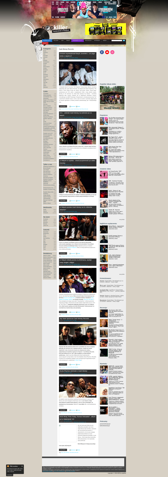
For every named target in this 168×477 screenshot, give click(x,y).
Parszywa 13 (46, 124)
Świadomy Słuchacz (48, 144)
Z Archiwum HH (47, 157)
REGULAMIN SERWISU (47, 471)
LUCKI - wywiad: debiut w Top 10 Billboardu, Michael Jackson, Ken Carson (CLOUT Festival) (116, 378)
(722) (55, 271)
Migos (80, 314)
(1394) (54, 265)
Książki (45, 63)
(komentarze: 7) (83, 373)
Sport (44, 77)
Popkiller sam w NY (48, 133)
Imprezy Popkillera (47, 174)
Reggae (45, 244)
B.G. (62, 156)
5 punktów (45, 93)
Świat (44, 81)
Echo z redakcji (47, 105)
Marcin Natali (46, 263)
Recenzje (45, 76)
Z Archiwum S (46, 160)
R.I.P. (44, 73)
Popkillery (45, 193)
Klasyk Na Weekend (48, 113)
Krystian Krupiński (47, 262)
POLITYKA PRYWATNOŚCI (59, 471)
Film (44, 54)
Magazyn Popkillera (48, 117)
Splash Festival (47, 196)
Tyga (80, 360)
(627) (55, 274)
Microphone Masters (48, 177)
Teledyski (45, 212)
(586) (55, 277)
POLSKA (56, 40)
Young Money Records (79, 203)
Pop (44, 241)
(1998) (54, 261)
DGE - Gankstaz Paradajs (115, 181)
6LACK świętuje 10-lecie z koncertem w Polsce (116, 236)
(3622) (54, 257)
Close (22, 466)
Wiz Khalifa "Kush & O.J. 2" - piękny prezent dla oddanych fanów (116, 331)
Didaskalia (45, 98)
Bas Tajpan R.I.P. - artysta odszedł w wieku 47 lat (115, 137)
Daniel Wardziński (47, 260)
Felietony (45, 52)
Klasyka (45, 60)
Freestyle (45, 55)
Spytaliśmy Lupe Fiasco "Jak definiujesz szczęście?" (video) (116, 389)
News (44, 65)
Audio (44, 209)
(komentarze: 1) (85, 58)
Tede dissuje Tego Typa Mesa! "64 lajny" (115, 147)
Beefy (44, 51)
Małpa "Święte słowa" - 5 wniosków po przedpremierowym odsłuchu (115, 321)
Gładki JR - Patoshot (114, 210)
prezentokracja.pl (105, 423)
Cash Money (76, 108)
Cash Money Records (83, 108)
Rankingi (45, 74)
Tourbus (45, 149)
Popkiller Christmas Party (49, 189)
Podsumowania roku (48, 187)
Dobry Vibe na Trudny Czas (48, 102)
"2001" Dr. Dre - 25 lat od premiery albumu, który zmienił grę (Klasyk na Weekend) (115, 351)
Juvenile (63, 108)
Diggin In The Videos (48, 100)
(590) (55, 276)
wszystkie (121, 219)
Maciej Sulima (46, 268)
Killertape (45, 112)
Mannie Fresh (68, 108)
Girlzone (45, 57)
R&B (44, 243)
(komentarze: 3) (84, 265)
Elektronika (46, 233)
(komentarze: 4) (83, 165)
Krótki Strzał (46, 115)
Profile (44, 71)
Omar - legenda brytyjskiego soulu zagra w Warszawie (116, 265)
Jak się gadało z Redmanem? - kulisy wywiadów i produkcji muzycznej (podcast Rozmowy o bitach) (114, 409)
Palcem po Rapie (47, 123)
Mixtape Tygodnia (47, 118)
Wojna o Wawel (47, 203)
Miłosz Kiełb (46, 265)
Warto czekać (46, 155)
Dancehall (45, 231)
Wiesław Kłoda (46, 271)
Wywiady (45, 87)
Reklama (116, 45)
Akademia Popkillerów (48, 166)
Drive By (45, 104)
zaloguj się (56, 45)
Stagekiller (45, 142)
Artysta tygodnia (47, 95)
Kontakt (110, 45)
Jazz (44, 239)
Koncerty (45, 222)
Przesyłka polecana (48, 138)
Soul (44, 247)
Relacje (45, 224)
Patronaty (103, 45)
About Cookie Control (8, 466)
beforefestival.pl (105, 425)
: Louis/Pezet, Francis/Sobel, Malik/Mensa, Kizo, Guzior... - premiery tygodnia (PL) (112, 291)
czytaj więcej (9, 474)
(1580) (54, 263)
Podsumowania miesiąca (49, 130)
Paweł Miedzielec (47, 266)
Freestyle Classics (47, 107)
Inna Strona (46, 110)
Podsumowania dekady (49, 185)
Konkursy (45, 176)
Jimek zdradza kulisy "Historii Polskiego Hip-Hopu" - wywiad (115, 201)
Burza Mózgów (46, 168)
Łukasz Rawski (47, 274)
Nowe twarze (46, 66)
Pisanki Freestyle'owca (48, 126)
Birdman (82, 256)
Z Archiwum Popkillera (48, 158)
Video (44, 85)
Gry (44, 58)
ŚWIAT (68, 40)
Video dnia (46, 154)
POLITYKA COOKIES (70, 471)
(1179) (54, 266)
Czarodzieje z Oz (47, 96)
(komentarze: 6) (84, 321)
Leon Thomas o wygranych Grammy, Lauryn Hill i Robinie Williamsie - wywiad (116, 398)
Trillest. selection (47, 150)
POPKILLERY (47, 40)
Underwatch (46, 152)
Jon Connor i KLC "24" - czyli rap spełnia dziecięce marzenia (116, 311)
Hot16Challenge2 (47, 109)
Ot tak (44, 121)
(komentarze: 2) (84, 212)
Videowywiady (46, 198)
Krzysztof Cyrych (77, 212)
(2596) (54, 260)
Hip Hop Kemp (46, 173)
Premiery (45, 69)
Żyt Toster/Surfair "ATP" (115, 171)
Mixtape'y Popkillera (48, 179)
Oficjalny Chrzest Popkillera (47, 181)
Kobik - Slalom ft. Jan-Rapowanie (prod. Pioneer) (116, 191)
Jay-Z (72, 108)
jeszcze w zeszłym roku (69, 297)
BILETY (45, 43)
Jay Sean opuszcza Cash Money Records (74, 318)
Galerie (45, 211)
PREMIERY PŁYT (77, 40)
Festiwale (45, 219)
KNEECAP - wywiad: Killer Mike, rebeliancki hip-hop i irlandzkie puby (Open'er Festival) (116, 367)
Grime (44, 236)
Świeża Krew (46, 146)
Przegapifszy (46, 136)
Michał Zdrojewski (47, 273)
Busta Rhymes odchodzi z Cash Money (73, 371)
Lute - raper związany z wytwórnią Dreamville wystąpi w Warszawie (115, 256)
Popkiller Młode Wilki (48, 192)
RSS (122, 45)
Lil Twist (76, 360)
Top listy (45, 82)
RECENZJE (88, 40)
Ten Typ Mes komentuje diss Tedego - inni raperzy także (116, 118)
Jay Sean (63, 367)
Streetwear (46, 79)
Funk (44, 235)
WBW (44, 201)
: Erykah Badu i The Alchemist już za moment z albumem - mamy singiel (111, 281)
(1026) (54, 268)
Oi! (44, 120)
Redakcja (45, 269)
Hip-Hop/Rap (46, 238)
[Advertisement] (113, 69)
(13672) (54, 255)
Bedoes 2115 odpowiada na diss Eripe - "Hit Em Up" (116, 157)
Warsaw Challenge (47, 200)
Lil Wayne (63, 203)
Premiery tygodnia (47, 135)
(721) (55, 273)
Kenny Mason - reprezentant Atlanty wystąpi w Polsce (116, 226)
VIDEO (105, 40)
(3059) (54, 258)
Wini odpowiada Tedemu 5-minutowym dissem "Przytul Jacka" (116, 128)
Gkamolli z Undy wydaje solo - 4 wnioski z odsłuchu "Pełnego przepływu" (116, 341)
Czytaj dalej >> (63, 106)
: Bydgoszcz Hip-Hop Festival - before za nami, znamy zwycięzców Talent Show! (112, 296)
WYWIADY (97, 40)
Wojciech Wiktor (47, 277)
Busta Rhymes (64, 412)
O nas (96, 45)
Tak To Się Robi (47, 147)
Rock (44, 246)
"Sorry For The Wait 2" (88, 299)
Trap (44, 249)
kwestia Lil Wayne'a (72, 247)
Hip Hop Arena (46, 171)
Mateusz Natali (46, 255)
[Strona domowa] (56, 29)
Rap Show (45, 139)
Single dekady (46, 195)
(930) (55, 269)
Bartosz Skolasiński (48, 257)
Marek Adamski (47, 258)
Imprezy (45, 220)
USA (62, 40)
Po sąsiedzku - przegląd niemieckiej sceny (49, 128)
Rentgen (45, 141)
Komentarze (46, 62)
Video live (45, 225)
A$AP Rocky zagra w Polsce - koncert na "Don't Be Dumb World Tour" (116, 246)
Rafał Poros (46, 276)
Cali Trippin (46, 169)
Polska (45, 68)
